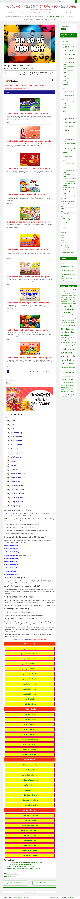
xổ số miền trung (67, 396)
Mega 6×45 (65, 222)
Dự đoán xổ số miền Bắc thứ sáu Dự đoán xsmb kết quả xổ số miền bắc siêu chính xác (68, 322)
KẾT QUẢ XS (8, 16)
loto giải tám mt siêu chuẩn (69, 146)
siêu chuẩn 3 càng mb (30, 739)
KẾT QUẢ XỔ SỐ (54, 16)
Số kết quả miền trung (68, 249)
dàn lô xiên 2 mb (30, 724)
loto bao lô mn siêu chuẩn (69, 168)
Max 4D (64, 227)
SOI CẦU (26, 19)
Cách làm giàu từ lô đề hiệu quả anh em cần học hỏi (45, 883)
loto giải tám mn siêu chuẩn (69, 178)
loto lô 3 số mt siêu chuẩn (69, 148)
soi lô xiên (66, 391)
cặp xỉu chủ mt (30, 835)
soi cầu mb (69, 382)
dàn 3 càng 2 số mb (30, 744)
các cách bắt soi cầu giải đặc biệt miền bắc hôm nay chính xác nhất (24, 862)
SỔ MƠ (38, 19)
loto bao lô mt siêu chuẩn (69, 137)
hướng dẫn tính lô (64, 337)
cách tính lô (71, 295)
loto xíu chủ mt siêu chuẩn (69, 163)
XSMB (39, 16)
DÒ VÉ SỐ (32, 19)
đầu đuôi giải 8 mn (30, 795)
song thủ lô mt (30, 840)
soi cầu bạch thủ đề (68, 364)
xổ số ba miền (16, 876)
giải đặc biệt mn (30, 770)
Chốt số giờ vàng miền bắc (67, 289)
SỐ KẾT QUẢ (51, 19)
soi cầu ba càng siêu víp (68, 353)
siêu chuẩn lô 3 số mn (30, 805)
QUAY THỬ (44, 19)
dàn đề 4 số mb (30, 684)
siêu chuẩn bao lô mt (30, 830)
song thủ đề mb (30, 679)
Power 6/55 (65, 229)
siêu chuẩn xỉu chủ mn (31, 765)
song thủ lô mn (30, 790)
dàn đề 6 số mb (30, 689)
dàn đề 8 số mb (30, 694)
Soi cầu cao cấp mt (57, 12)
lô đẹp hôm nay (69, 340)
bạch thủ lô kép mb (31, 664)
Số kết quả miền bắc (67, 247)
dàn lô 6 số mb (30, 714)
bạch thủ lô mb (30, 649)
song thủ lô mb (30, 659)
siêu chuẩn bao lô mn (30, 780)
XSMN (43, 16)
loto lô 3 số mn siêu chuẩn (69, 181)
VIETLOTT (62, 16)
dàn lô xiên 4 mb (30, 734)
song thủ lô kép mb (30, 669)
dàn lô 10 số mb (30, 749)
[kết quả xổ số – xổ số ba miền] (29, 43)
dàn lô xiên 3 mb (30, 729)
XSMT (47, 16)
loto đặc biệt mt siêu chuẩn (69, 143)
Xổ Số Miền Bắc (67, 393)
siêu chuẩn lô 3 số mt (30, 856)
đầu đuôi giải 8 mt (30, 845)
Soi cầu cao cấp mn (68, 12)
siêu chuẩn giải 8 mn (30, 775)
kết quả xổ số (9, 876)
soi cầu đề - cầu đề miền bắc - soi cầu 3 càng (15, 68)
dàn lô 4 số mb (30, 704)
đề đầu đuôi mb (30, 754)
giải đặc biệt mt (30, 820)
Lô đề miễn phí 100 (32, 16)
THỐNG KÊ (70, 16)
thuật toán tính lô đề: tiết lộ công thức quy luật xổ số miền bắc (23, 868)
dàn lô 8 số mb (30, 719)
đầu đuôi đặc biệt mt (30, 851)
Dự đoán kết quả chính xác (19, 16)
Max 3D (64, 225)
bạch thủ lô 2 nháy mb (30, 654)
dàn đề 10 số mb (30, 699)
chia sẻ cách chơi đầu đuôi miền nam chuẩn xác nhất (21, 866)
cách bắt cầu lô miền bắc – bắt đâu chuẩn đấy (19, 864)
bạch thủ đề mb (30, 674)
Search (63, 29)
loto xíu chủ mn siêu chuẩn (69, 195)
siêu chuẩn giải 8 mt (30, 825)
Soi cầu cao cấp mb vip (44, 12)
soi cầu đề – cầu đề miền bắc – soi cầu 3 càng (40, 6)
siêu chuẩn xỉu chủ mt (30, 815)
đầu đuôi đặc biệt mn (30, 800)
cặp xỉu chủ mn (30, 785)
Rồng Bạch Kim (69, 345)
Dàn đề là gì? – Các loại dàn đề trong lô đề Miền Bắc (15, 883)
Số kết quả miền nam (68, 252)
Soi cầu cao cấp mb (32, 12)
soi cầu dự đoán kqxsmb (69, 367)
